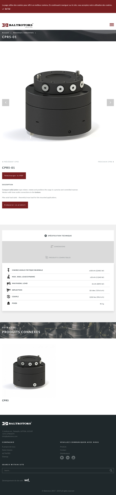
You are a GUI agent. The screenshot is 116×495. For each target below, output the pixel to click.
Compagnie (8, 442)
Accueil (5, 33)
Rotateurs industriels (23, 33)
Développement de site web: (12, 480)
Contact (63, 450)
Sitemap (5, 457)
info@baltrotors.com (9, 436)
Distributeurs (65, 453)
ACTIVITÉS (6, 453)
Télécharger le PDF (14, 175)
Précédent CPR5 (11, 162)
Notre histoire (7, 450)
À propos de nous (8, 447)
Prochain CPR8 (105, 162)
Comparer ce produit (15, 205)
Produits (63, 447)
